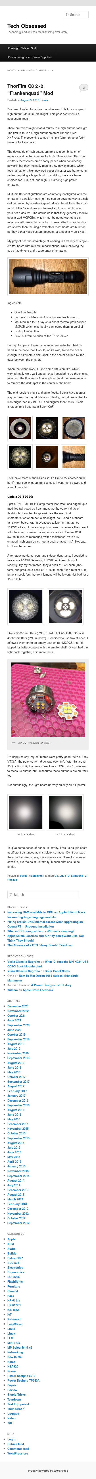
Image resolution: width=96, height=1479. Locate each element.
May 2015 (13, 1157)
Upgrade (13, 1413)
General (12, 1291)
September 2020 (18, 1025)
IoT (9, 1314)
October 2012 (16, 1218)
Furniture (13, 1286)
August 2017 (15, 1086)
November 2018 (18, 1053)
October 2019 (16, 1034)
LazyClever (15, 1324)
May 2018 (13, 1072)
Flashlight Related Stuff (22, 48)
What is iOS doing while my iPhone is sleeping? (41, 931)
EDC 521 (13, 1263)
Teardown (14, 1399)
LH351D (64, 876)
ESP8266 (13, 1277)
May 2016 (13, 1119)
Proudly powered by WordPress (48, 1471)
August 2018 (15, 1063)
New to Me (14, 1357)
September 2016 (18, 1105)
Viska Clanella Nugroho (23, 961)
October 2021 (16, 1015)
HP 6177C (14, 1305)
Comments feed (18, 1448)
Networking (15, 1352)
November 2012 (18, 1213)
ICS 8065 (13, 1310)
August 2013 (15, 1194)
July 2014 (13, 1185)
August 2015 (15, 1143)
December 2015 (17, 1124)
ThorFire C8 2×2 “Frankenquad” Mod (30, 89)
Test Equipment (18, 1404)
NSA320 (12, 1366)
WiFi (10, 1423)
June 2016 (14, 1114)
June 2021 (14, 1020)
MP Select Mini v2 (19, 1347)
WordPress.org (17, 1453)
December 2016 (17, 1100)
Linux (11, 1333)
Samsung (77, 876)
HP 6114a (13, 1300)
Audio (11, 1249)
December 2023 (17, 1006)
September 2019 (18, 1039)
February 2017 (17, 1091)
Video (11, 1418)
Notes (11, 1362)
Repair (11, 1385)
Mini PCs (13, 1343)
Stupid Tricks (16, 1394)
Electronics (15, 1267)
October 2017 (16, 1077)
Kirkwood (14, 1319)
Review (12, 1390)
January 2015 (16, 1166)
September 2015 (18, 1138)
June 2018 (14, 1067)
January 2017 (16, 1095)
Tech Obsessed (26, 25)
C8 (56, 876)
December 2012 (17, 1208)
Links (11, 1329)
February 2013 (17, 1204)
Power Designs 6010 (21, 1376)
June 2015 (14, 1152)
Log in (11, 1439)
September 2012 (18, 1223)
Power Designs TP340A (23, 1380)
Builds (23, 876)
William (12, 990)
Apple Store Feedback (38, 990)
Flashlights (36, 876)
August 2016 (15, 1110)
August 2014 (15, 1180)
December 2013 (17, 1190)
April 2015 (14, 1161)
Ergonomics (15, 1272)
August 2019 (15, 1044)
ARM (10, 1244)
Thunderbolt (15, 1409)
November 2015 (18, 1128)
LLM (10, 1338)
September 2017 (18, 1081)
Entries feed (15, 1444)
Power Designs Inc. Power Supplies (30, 57)
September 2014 (18, 1176)
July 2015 (13, 1147)
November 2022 (18, 1011)
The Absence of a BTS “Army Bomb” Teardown (40, 945)
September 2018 (18, 1058)
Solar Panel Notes (57, 971)
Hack (10, 1296)
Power (11, 1371)
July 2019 (13, 1048)
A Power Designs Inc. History (51, 985)
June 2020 (14, 1030)
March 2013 (15, 1199)
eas (46, 100)
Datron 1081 (15, 1258)
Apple (11, 1239)
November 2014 (18, 1171)
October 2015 (16, 1133)
